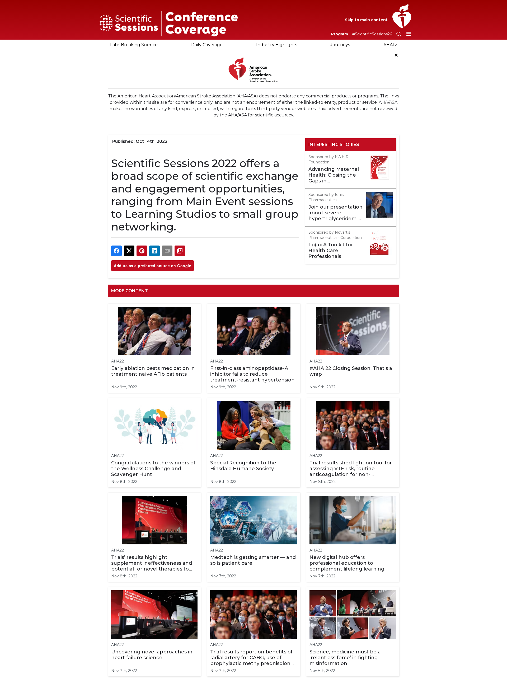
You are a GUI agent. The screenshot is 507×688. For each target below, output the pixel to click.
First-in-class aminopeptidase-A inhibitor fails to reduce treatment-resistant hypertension (252, 374)
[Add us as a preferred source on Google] (180, 251)
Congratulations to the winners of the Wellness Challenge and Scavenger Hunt (153, 468)
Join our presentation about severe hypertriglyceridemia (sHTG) (335, 213)
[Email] (167, 251)
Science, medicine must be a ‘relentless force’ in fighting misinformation (345, 657)
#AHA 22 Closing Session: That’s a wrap (350, 371)
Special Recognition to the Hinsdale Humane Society (243, 466)
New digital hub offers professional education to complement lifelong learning (346, 563)
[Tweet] (129, 251)
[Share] (116, 251)
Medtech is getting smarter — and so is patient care (253, 560)
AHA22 (117, 361)
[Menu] (409, 33)
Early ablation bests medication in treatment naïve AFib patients (153, 371)
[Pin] (142, 251)
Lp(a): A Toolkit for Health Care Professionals (330, 250)
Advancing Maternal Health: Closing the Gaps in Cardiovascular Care (333, 175)
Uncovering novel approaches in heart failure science (152, 655)
